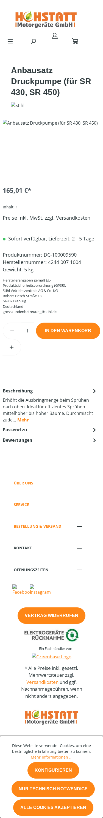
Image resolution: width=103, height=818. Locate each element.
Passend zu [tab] (15, 430)
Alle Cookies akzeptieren (53, 807)
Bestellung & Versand (37, 526)
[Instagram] (40, 590)
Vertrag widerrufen (51, 615)
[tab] (50, 405)
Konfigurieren (53, 770)
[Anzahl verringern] (12, 331)
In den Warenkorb (68, 330)
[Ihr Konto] (54, 35)
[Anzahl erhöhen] (11, 347)
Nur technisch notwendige (53, 789)
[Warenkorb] (75, 41)
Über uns (23, 483)
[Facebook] (22, 590)
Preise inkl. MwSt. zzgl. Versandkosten (46, 217)
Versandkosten (42, 682)
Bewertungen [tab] (17, 440)
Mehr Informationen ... (52, 757)
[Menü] (10, 41)
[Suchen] (33, 41)
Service (21, 504)
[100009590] (51, 150)
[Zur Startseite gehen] (46, 17)
